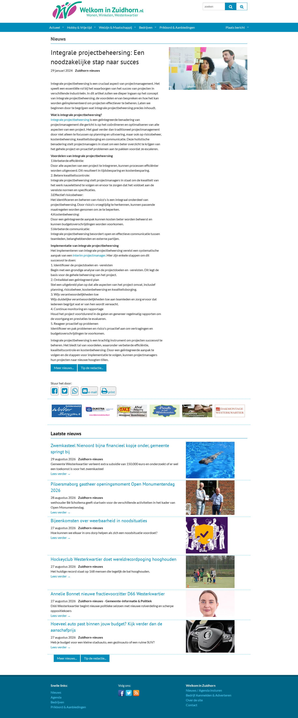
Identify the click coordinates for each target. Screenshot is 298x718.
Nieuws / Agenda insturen (204, 690)
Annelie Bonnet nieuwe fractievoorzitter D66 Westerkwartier (108, 594)
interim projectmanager (89, 255)
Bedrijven (145, 27)
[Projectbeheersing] (208, 68)
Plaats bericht (235, 27)
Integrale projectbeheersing (70, 119)
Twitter (129, 693)
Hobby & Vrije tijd (79, 27)
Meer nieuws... (64, 368)
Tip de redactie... (92, 368)
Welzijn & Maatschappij (115, 27)
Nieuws (58, 39)
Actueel (54, 27)
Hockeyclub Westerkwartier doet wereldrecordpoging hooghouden (113, 559)
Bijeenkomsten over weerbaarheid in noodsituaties (99, 520)
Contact (191, 705)
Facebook (121, 693)
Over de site (194, 700)
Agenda (56, 697)
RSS (136, 693)
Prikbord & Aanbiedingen (177, 27)
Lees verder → (61, 473)
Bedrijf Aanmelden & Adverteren (208, 695)
